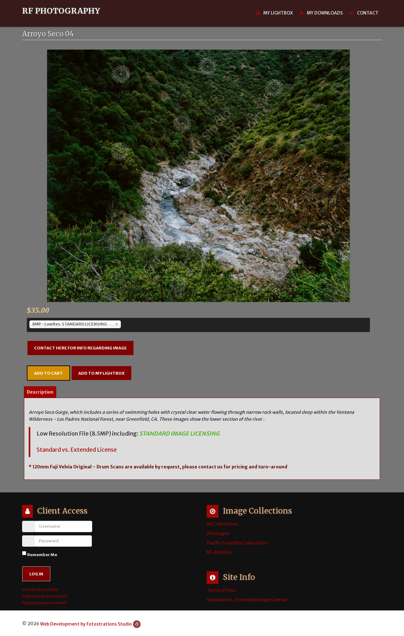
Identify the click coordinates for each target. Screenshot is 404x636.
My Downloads (325, 13)
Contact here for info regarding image (80, 348)
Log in (36, 574)
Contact (367, 13)
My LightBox (278, 13)
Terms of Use (221, 590)
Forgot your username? (45, 596)
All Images (218, 533)
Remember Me (42, 554)
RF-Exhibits (219, 552)
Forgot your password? (44, 602)
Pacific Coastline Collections (237, 543)
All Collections (222, 524)
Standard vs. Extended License (77, 449)
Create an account (40, 589)
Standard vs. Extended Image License (247, 600)
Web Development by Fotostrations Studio (86, 624)
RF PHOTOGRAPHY (61, 11)
